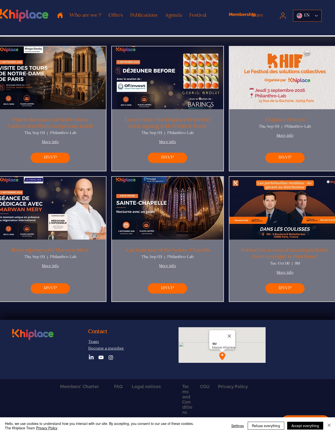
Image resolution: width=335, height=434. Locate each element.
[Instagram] (111, 357)
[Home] (60, 15)
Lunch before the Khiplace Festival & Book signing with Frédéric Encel (167, 123)
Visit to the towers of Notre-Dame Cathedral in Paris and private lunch (50, 123)
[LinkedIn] (91, 357)
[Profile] (283, 16)
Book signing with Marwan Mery (50, 250)
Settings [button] (237, 425)
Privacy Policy (46, 427)
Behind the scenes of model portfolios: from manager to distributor (285, 253)
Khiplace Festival (285, 120)
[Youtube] (101, 357)
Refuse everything (266, 425)
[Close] (329, 425)
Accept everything (305, 425)
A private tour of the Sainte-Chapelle (167, 250)
